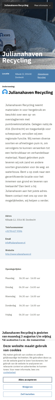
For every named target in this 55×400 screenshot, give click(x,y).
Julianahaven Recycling (16, 5)
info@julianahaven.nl (15, 242)
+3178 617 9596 (13, 231)
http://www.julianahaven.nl (18, 254)
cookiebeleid (9, 372)
